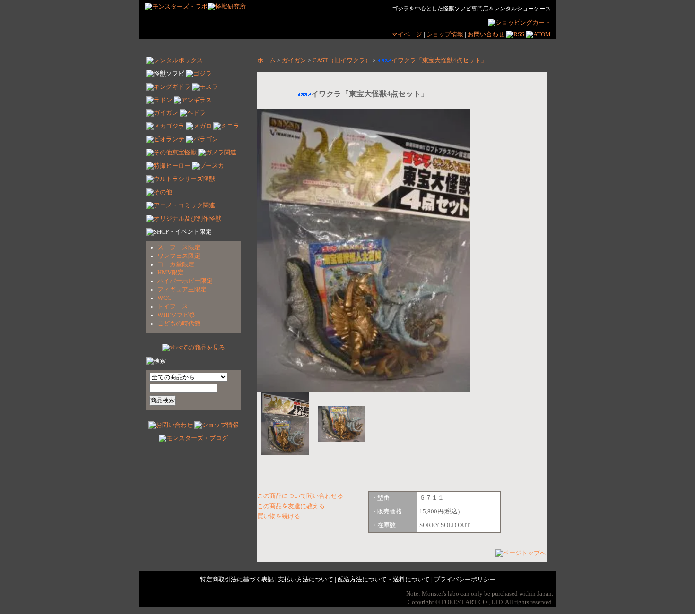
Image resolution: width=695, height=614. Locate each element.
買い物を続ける (278, 516)
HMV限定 (170, 272)
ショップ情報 (445, 34)
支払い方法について (305, 579)
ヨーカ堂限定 (175, 264)
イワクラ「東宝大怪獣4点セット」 (439, 60)
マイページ (406, 34)
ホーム (266, 60)
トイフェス (172, 306)
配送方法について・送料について (384, 579)
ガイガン (294, 60)
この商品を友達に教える (291, 506)
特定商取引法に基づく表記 (237, 579)
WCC (164, 298)
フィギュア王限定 (182, 289)
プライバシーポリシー (464, 579)
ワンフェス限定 (178, 256)
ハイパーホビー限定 (185, 281)
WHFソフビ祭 (176, 315)
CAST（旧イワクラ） (342, 60)
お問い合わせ (486, 34)
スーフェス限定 (178, 247)
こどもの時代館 (178, 323)
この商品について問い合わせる (300, 496)
